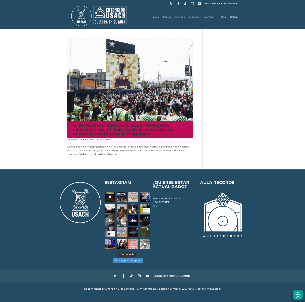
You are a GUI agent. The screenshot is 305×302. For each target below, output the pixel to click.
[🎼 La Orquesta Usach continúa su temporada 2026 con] (133, 232)
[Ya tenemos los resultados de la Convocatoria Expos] (145, 232)
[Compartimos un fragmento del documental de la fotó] (110, 220)
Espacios (194, 17)
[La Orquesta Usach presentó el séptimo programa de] (133, 209)
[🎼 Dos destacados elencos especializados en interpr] (133, 244)
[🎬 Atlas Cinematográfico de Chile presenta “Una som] (110, 232)
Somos (167, 17)
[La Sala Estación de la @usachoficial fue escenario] (110, 209)
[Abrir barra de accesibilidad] (298, 295)
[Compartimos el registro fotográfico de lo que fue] (145, 197)
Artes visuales (104, 139)
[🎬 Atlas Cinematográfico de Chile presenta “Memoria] (145, 209)
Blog (223, 17)
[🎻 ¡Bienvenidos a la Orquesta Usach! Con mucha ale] (122, 209)
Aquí (155, 205)
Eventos (208, 17)
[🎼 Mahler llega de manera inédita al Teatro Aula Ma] (122, 220)
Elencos (180, 17)
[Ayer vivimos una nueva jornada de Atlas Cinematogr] (110, 197)
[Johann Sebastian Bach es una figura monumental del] (122, 197)
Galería (234, 17)
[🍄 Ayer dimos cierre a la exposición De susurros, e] (122, 244)
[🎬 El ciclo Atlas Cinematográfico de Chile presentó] (110, 244)
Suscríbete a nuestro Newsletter (221, 4)
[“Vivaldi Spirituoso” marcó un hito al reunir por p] (133, 220)
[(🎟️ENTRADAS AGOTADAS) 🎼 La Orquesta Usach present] (122, 232)
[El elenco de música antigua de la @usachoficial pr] (133, 197)
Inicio (155, 17)
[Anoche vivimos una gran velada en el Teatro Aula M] (145, 220)
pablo (74, 139)
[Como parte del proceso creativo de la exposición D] (145, 244)
